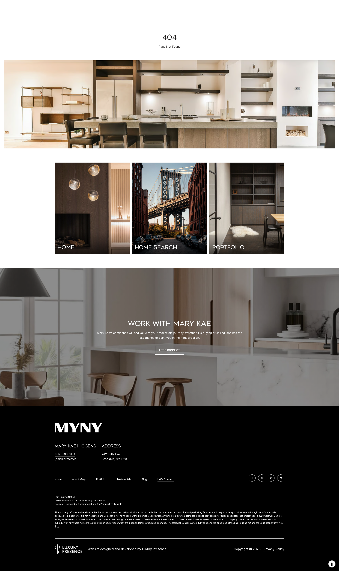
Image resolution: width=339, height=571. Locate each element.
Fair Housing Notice (65, 497)
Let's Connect (165, 479)
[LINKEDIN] (271, 478)
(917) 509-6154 (65, 454)
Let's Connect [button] (169, 350)
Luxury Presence (154, 549)
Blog (144, 479)
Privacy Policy (273, 549)
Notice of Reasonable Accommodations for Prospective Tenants (88, 504)
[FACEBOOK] (252, 478)
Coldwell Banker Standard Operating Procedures (80, 500)
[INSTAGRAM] (261, 478)
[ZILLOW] (280, 478)
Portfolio (101, 479)
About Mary (79, 479)
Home (58, 479)
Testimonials (124, 479)
